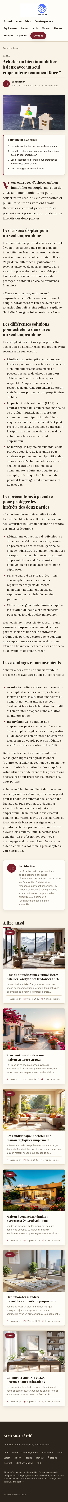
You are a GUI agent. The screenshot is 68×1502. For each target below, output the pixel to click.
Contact (38, 35)
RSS (39, 1463)
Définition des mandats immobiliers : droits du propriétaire (31, 1299)
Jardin (34, 28)
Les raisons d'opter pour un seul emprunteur (34, 146)
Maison (46, 28)
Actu (19, 21)
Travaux (8, 35)
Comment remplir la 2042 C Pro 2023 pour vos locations (25, 1379)
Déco (28, 21)
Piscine (58, 28)
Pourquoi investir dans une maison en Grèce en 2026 (25, 1057)
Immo (24, 28)
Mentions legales (24, 1463)
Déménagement (43, 21)
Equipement (11, 28)
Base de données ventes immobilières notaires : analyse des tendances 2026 (32, 977)
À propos (22, 35)
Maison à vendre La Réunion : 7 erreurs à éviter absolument (27, 1218)
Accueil (8, 21)
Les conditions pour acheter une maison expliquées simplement (28, 1138)
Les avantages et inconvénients (27, 168)
